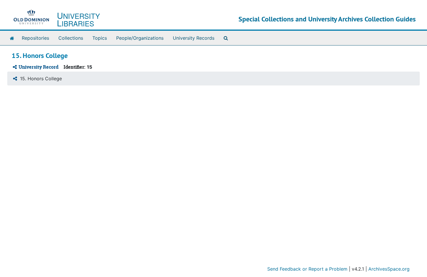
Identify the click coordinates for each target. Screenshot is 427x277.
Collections (70, 38)
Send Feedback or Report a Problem (307, 269)
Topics (99, 38)
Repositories (35, 38)
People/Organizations (140, 38)
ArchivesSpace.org (389, 269)
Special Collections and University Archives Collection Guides (327, 18)
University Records (193, 38)
